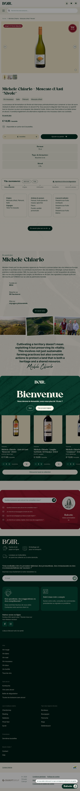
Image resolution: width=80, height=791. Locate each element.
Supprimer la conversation (61, 266)
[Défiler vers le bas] (59, 774)
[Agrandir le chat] (72, 266)
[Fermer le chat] (75, 266)
